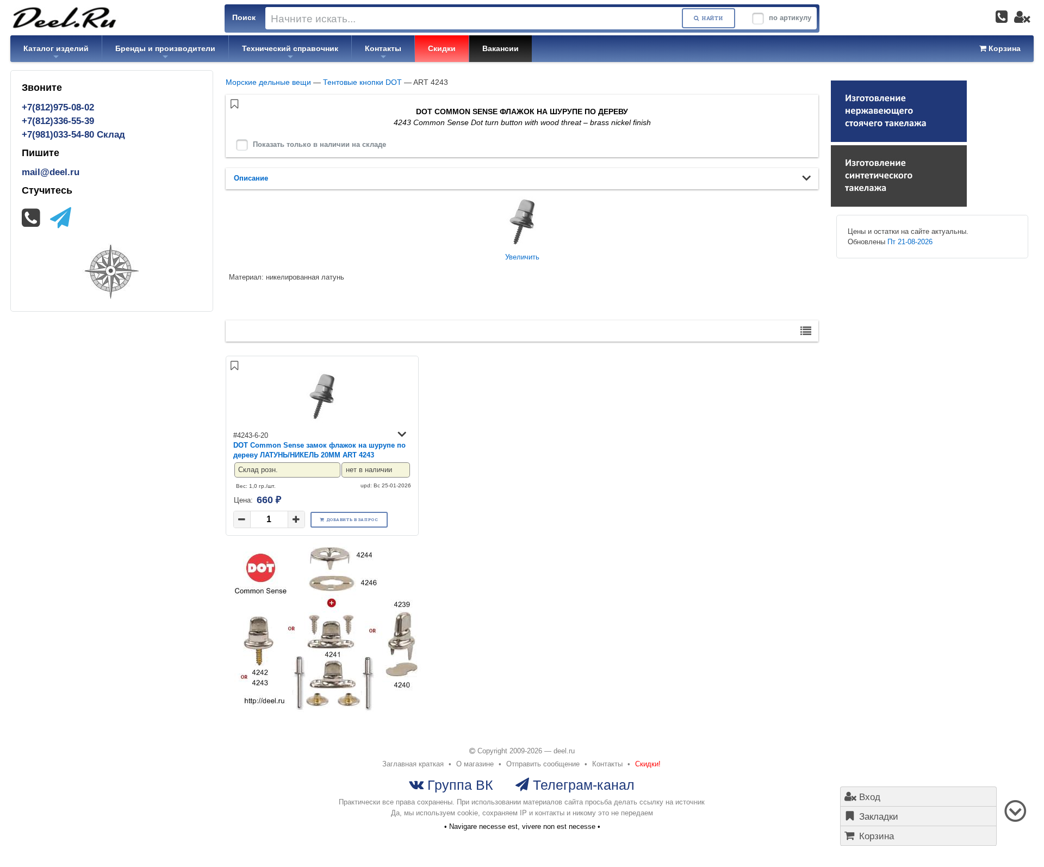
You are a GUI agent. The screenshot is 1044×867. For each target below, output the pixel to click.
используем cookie (447, 813)
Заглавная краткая (413, 764)
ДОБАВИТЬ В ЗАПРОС (352, 519)
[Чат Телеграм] (60, 218)
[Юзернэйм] (1022, 16)
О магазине (475, 764)
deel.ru (564, 751)
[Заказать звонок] (1002, 16)
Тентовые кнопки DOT (362, 82)
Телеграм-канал (582, 784)
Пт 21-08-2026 (910, 242)
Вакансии (500, 48)
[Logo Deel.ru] (64, 17)
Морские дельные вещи (268, 82)
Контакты (383, 48)
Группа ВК (458, 784)
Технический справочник (290, 48)
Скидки (442, 48)
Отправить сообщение (543, 764)
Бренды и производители (165, 48)
